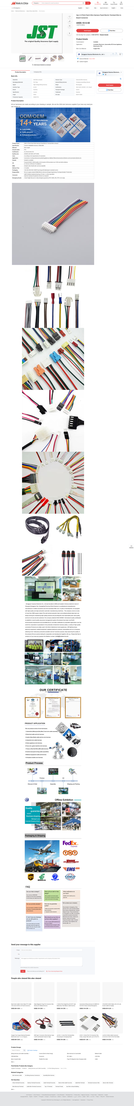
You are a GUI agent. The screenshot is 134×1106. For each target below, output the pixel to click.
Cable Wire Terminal (80, 1082)
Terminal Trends (59, 1086)
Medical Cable (98, 1053)
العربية (75, 1096)
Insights (106, 1094)
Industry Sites (77, 1094)
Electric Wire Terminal (108, 1082)
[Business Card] (120, 78)
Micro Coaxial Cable (16, 1059)
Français (47, 1096)
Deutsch (64, 1096)
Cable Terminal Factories (49, 1082)
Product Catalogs (33, 1050)
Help (95, 8)
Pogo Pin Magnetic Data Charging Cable (76, 1059)
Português (41, 1096)
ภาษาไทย (92, 1096)
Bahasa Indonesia (110, 1096)
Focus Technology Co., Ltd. (57, 1100)
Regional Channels (85, 1094)
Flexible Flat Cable (43, 1059)
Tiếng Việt (102, 1096)
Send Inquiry (87, 30)
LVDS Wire (97, 1056)
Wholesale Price (69, 1094)
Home (12, 11)
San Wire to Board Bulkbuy (72, 1086)
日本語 (84, 1096)
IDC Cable (69, 1056)
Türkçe (97, 1096)
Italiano (59, 1096)
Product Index (94, 1094)
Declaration (83, 1100)
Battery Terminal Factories (34, 1082)
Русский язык (53, 1096)
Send (23, 971)
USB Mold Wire (14, 1056)
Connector (41, 1056)
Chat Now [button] (112, 30)
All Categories (16, 8)
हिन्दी (88, 1096)
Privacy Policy (90, 1100)
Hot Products (29, 1094)
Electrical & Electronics (20, 11)
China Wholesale (60, 1094)
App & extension (104, 8)
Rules (122, 8)
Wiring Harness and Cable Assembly (19, 1053)
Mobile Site (100, 1094)
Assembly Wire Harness (48, 1075)
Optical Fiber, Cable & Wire (32, 11)
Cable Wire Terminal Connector (34, 1086)
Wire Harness (42, 11)
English (30, 1096)
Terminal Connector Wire (94, 1082)
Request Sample (104, 34)
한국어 (79, 1096)
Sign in (121, 4)
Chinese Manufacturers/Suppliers (49, 1094)
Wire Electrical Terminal (17, 1086)
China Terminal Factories (18, 1082)
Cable (96, 1059)
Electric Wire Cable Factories (65, 1082)
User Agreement (75, 1100)
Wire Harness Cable (17, 1075)
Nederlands (70, 1096)
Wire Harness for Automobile (74, 1053)
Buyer (87, 8)
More (12, 1089)
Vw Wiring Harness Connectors (32, 1075)
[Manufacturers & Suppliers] (19, 3)
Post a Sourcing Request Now (54, 971)
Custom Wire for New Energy (46, 1053)
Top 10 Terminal (48, 1086)
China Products (36, 1094)
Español (35, 1096)
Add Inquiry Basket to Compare (42, 65)
